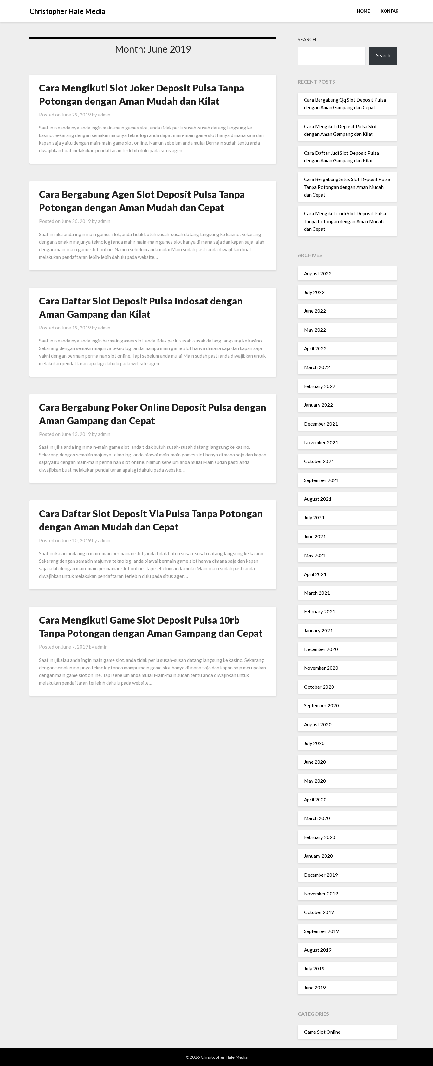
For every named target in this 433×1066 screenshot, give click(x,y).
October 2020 (319, 687)
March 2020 (317, 818)
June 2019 (315, 987)
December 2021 (321, 424)
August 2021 (318, 499)
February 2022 (319, 386)
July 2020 (314, 743)
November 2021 (321, 442)
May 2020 (315, 781)
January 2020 (318, 856)
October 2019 (319, 912)
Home (363, 11)
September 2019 (321, 931)
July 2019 (314, 968)
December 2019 (321, 875)
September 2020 (321, 705)
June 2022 (315, 311)
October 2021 (319, 461)
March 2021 (317, 593)
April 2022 (315, 348)
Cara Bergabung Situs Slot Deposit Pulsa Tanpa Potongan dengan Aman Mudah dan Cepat (347, 187)
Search (307, 39)
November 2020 (321, 668)
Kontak (389, 11)
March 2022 (317, 367)
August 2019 (318, 950)
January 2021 (318, 630)
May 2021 (315, 555)
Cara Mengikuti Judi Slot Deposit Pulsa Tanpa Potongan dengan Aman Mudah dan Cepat (345, 221)
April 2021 (315, 574)
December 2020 (321, 649)
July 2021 (314, 517)
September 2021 (321, 480)
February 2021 (319, 611)
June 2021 (315, 536)
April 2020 (315, 799)
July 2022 (314, 292)
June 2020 (315, 762)
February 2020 (319, 837)
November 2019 (321, 893)
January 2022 (318, 405)
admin (104, 114)
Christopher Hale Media (67, 11)
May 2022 (315, 330)
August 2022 (318, 273)
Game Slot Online (322, 1032)
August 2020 (318, 724)
